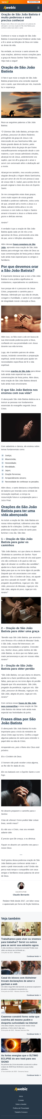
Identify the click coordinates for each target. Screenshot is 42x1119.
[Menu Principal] (38, 8)
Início (21, 1096)
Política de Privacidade (21, 1108)
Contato (21, 1100)
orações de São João (20, 371)
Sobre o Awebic (21, 1104)
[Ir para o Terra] (6, 2)
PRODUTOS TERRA (34, 1)
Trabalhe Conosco (21, 1112)
